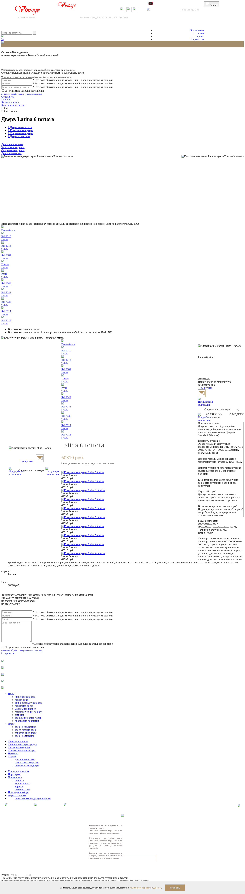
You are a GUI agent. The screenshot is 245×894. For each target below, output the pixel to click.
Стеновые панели (18, 741)
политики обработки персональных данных (21, 94)
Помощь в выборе (18, 792)
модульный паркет (25, 708)
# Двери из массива (19, 136)
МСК (14, 874)
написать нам (22, 789)
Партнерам (197, 39)
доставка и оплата (25, 759)
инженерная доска (25, 696)
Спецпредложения (18, 771)
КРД (28, 874)
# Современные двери (20, 133)
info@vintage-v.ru (190, 9)
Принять (175, 887)
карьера (19, 786)
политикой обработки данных (145, 887)
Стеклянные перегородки (22, 744)
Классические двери (12, 147)
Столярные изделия (19, 747)
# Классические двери (20, 130)
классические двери (26, 729)
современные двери (26, 732)
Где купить (27, 461)
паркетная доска (24, 705)
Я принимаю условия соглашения (22, 92)
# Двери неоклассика (20, 127)
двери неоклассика (25, 726)
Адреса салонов (161, 9)
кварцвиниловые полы (28, 717)
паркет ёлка (21, 699)
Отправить (7, 96)
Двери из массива (11, 153)
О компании (197, 30)
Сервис (200, 36)
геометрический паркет (28, 711)
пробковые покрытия (27, 720)
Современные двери (12, 150)
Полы (11, 693)
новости (19, 780)
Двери (11, 723)
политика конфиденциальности (33, 798)
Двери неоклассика (12, 144)
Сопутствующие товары (22, 750)
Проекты (199, 33)
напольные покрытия (27, 762)
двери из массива (24, 735)
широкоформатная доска (28, 702)
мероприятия (22, 783)
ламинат (19, 714)
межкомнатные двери (27, 765)
